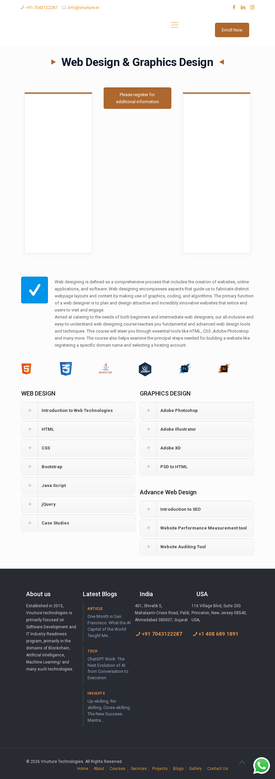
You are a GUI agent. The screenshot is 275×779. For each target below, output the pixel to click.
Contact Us (217, 768)
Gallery (195, 768)
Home (82, 768)
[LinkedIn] (243, 7)
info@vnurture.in (83, 7)
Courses (117, 768)
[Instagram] (252, 7)
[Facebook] (234, 7)
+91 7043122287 (41, 7)
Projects (160, 768)
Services (139, 768)
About (99, 768)
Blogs (178, 768)
